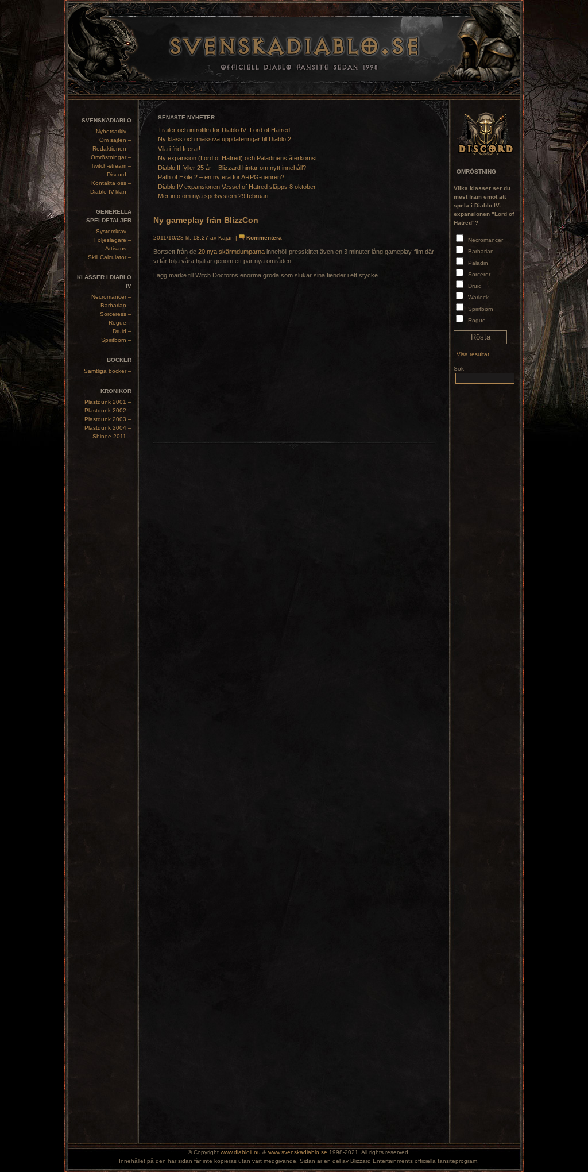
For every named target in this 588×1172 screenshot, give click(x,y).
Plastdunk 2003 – (107, 419)
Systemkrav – (113, 231)
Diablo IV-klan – (110, 191)
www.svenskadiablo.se (297, 1152)
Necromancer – (111, 297)
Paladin (478, 263)
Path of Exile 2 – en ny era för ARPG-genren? (221, 177)
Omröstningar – (111, 157)
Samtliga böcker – (107, 371)
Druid (475, 286)
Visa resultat (473, 354)
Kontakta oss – (111, 183)
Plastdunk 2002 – (107, 410)
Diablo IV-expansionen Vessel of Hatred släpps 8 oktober (237, 186)
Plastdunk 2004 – (107, 428)
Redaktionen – (111, 148)
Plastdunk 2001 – (107, 402)
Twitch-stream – (111, 166)
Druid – (122, 331)
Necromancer (485, 240)
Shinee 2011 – (111, 436)
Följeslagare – (112, 240)
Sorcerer (479, 274)
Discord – (119, 174)
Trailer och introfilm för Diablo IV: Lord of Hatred (224, 129)
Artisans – (118, 248)
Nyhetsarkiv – (113, 131)
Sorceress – (115, 314)
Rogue (477, 320)
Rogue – (120, 322)
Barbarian (481, 251)
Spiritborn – (116, 340)
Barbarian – (115, 305)
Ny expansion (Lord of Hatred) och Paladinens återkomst (237, 158)
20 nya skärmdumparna (231, 251)
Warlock (478, 297)
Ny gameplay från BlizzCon (205, 220)
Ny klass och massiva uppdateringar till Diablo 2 (224, 139)
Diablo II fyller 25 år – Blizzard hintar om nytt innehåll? (232, 167)
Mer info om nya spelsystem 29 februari (213, 195)
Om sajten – (115, 140)
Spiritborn (480, 309)
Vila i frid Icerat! (179, 148)
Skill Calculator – (109, 257)
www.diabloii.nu (240, 1152)
